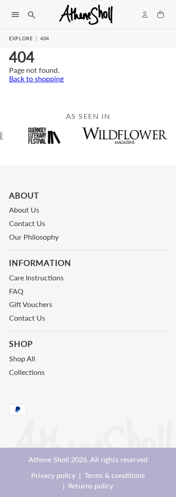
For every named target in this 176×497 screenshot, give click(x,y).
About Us (24, 209)
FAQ (16, 291)
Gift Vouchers (30, 304)
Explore (21, 38)
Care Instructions (36, 277)
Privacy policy (53, 475)
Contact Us (27, 223)
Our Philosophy (34, 236)
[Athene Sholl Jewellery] (86, 14)
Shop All (22, 358)
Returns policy (90, 485)
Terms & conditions (114, 475)
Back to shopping (36, 78)
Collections (27, 372)
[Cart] (160, 14)
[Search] (31, 14)
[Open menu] (15, 14)
